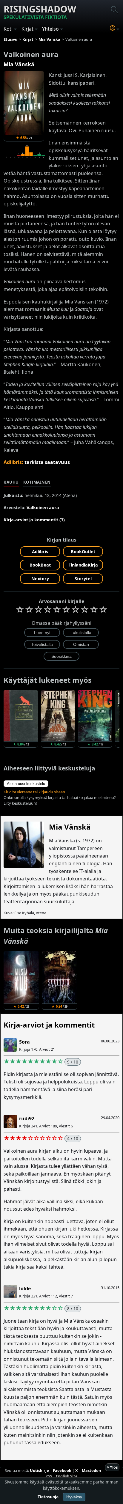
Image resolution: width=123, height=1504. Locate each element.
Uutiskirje (39, 1470)
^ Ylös (112, 1467)
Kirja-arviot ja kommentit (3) (34, 520)
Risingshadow (40, 12)
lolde (25, 1288)
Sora (24, 1042)
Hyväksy (74, 1496)
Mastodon (91, 1470)
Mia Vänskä (19, 64)
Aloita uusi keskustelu (26, 783)
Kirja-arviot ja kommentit (49, 1025)
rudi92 (26, 1118)
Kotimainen (37, 482)
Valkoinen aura (43, 507)
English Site (67, 1476)
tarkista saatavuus (47, 462)
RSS (48, 1476)
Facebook (62, 1470)
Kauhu (11, 482)
